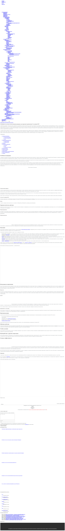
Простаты (7, 42)
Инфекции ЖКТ (8, 25)
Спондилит (9, 85)
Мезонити (9, 52)
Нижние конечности (11, 81)
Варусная (9, 74)
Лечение (6, 30)
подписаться (26, 424)
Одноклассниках (34, 409)
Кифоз (9, 89)
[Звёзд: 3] (28, 401)
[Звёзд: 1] (6, 401)
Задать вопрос (4, 120)
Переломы (7, 92)
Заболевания (7, 18)
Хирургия (7, 38)
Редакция (3, 1)
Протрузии (9, 91)
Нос (8, 55)
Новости (3, 3)
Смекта (9, 36)
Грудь (9, 59)
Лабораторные (8, 115)
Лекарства (7, 33)
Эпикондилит (8, 97)
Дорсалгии (8, 106)
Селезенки (7, 24)
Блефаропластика (12, 62)
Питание (9, 82)
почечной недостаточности (12, 318)
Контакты (3, 2)
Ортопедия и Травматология (7, 67)
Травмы (7, 99)
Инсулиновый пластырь (5, 510)
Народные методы (9, 48)
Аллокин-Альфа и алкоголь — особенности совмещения (12, 515)
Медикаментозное (9, 47)
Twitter (43, 409)
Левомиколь (8, 356)
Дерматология (5, 15)
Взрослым (5, 145)
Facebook (37, 409)
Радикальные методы (9, 103)
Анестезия (7, 64)
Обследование (4, 119)
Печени (7, 22)
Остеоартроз (10, 72)
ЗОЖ (7, 101)
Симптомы (6, 26)
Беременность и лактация (7, 147)
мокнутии (26, 242)
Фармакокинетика (6, 142)
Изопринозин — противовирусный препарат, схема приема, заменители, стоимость (16, 519)
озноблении (30, 242)
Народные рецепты (9, 117)
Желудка (7, 19)
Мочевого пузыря (9, 41)
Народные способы (9, 31)
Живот (9, 58)
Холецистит (9, 23)
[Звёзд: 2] (17, 401)
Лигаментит (8, 94)
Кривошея (9, 88)
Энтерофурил (10, 37)
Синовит (7, 95)
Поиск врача (3, 4)
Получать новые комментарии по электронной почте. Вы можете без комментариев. (21, 424)
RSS (46, 409)
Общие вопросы (7, 109)
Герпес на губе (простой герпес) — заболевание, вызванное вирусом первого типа (15, 514)
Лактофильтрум (10, 34)
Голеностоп (9, 70)
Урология (4, 39)
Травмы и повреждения (9, 44)
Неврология (5, 12)
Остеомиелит (8, 78)
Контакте (30, 409)
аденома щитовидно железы (6, 320)
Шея (8, 56)
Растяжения (8, 93)
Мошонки (7, 43)
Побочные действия (5, 149)
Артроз (7, 69)
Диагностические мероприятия (9, 114)
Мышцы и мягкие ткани (8, 98)
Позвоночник (7, 83)
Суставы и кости (7, 68)
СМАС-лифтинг (11, 54)
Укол (2, 508)
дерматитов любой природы (18, 242)
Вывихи (7, 80)
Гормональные (8, 111)
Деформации (8, 73)
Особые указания (4, 150)
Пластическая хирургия (6, 49)
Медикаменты (8, 118)
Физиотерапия (8, 104)
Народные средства (9, 102)
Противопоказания (5, 148)
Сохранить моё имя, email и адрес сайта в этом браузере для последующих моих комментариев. (13, 423)
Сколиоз (9, 90)
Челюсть (9, 57)
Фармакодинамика (6, 141)
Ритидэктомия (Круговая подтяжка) (14, 53)
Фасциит (7, 79)
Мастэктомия (10, 51)
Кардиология (5, 13)
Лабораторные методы (9, 46)
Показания (3, 143)
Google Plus (40, 409)
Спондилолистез (10, 86)
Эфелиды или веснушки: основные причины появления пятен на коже (14, 518)
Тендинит (7, 96)
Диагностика (7, 29)
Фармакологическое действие (6, 140)
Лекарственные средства (10, 122)
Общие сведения (7, 17)
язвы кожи (7, 234)
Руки (8, 60)
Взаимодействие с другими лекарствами (8, 151)
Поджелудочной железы (10, 21)
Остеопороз (8, 76)
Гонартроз (9, 71)
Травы (9, 32)
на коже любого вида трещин (25, 229)
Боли (7, 27)
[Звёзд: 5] (51, 401)
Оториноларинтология (6, 14)
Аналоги (4, 153)
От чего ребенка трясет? (5, 499)
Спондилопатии (8, 84)
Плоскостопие (10, 75)
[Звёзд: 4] (39, 401)
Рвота (7, 28)
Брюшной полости (9, 20)
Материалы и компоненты (10, 63)
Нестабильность (8, 87)
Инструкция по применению (6, 144)
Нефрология (5, 16)
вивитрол (3, 501)
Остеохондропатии (9, 77)
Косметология (7, 65)
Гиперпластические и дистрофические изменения (13, 112)
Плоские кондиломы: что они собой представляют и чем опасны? (14, 517)
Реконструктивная (9, 50)
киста (2, 494)
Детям (5, 146)
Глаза (8, 61)
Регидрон (9, 35)
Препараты (7, 66)
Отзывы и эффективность (6, 152)
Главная (1, 122)
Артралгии (7, 105)
